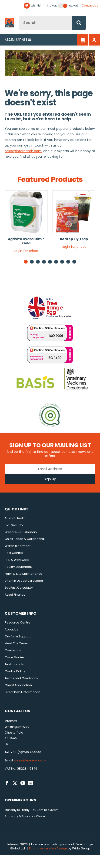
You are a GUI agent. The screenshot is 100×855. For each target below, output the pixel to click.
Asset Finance (15, 594)
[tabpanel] (26, 223)
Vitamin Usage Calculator (24, 580)
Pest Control (14, 553)
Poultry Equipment (18, 567)
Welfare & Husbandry (21, 532)
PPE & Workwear (17, 560)
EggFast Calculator (19, 587)
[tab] (32, 262)
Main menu (16, 40)
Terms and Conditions (21, 678)
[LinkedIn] (30, 783)
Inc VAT (52, 5)
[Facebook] (7, 783)
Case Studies (15, 657)
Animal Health (15, 518)
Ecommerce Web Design (48, 848)
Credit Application (18, 685)
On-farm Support (18, 636)
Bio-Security (14, 525)
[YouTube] (22, 783)
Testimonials (14, 664)
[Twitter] (15, 783)
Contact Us (90, 5)
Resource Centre (17, 622)
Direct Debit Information (22, 692)
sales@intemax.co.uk (30, 760)
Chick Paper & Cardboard (24, 539)
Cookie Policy (15, 671)
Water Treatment (17, 546)
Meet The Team (16, 643)
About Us (11, 629)
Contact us (13, 650)
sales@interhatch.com (23, 151)
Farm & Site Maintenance (23, 573)
